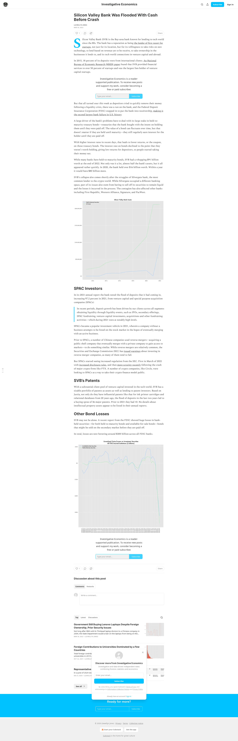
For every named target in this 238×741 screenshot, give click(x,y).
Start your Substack (112, 729)
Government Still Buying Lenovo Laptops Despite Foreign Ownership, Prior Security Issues (106, 626)
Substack (106, 736)
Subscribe (217, 4)
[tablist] (84, 586)
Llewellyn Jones (80, 25)
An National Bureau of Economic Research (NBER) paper (115, 62)
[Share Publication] (207, 4)
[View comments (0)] (85, 33)
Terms (125, 723)
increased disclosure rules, (93, 365)
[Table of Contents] (2, 370)
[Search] (202, 4)
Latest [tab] (83, 617)
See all (79, 686)
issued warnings (132, 351)
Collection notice (136, 723)
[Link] (70, 288)
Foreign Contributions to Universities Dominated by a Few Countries (106, 648)
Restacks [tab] (90, 586)
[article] (119, 632)
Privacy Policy (138, 689)
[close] (143, 652)
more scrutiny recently (129, 365)
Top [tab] (76, 617)
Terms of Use (131, 687)
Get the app (131, 729)
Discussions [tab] (93, 617)
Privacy (118, 723)
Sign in (230, 4)
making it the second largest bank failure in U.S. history (118, 112)
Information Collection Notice (118, 689)
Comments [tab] (79, 586)
